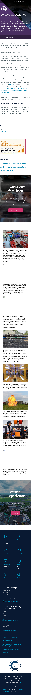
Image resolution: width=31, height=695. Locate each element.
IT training (19, 88)
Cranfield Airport (11, 88)
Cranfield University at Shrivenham (11, 607)
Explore (15, 513)
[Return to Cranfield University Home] (4, 8)
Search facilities (15, 210)
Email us (3, 132)
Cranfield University (19, 1)
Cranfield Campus (10, 587)
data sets (11, 84)
